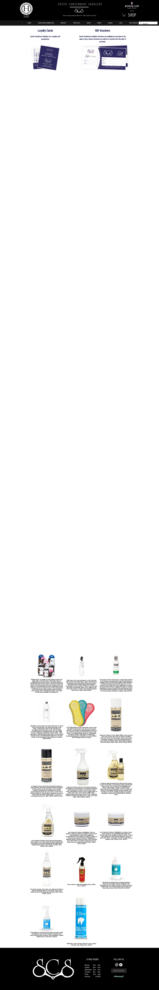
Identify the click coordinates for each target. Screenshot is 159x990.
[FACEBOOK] (120, 964)
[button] (124, 14)
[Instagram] (116, 964)
